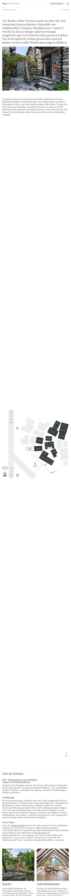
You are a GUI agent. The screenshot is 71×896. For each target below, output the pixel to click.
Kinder (6, 884)
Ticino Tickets (18, 825)
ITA (61, 9)
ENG (67, 9)
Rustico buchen (57, 4)
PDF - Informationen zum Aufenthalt (19, 779)
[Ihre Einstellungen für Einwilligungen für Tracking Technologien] (68, 893)
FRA (64, 9)
